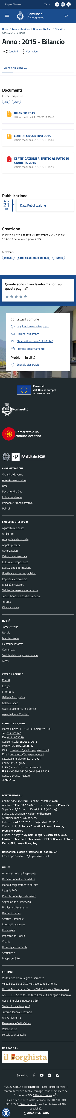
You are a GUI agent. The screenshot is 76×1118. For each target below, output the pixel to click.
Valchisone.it (9, 1029)
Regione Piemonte (13, 4)
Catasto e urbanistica (14, 556)
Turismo (6, 601)
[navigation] (7, 15)
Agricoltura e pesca (13, 528)
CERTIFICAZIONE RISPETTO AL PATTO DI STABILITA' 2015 (41, 160)
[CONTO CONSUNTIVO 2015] (9, 136)
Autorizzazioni (10, 550)
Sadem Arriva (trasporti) (16, 1006)
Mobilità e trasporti (13, 584)
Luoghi (6, 686)
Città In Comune (42, 1095)
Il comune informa (12, 644)
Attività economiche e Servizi (19, 708)
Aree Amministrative (14, 480)
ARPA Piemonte (11, 1017)
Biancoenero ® (28, 1104)
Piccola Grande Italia (14, 1034)
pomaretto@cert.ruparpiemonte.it (29, 750)
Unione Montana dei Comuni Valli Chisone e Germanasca (35, 989)
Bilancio (59, 29)
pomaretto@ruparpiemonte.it (27, 754)
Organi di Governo (12, 474)
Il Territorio (8, 691)
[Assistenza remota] (55, 1095)
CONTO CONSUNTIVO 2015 (32, 135)
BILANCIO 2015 (24, 113)
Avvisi (5, 661)
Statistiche (8, 953)
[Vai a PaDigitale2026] (38, 456)
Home (5, 29)
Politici (6, 508)
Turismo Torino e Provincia (17, 1012)
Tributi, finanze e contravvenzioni (21, 596)
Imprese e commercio (14, 579)
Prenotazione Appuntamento (19, 896)
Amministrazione (21, 29)
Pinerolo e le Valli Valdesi (16, 1023)
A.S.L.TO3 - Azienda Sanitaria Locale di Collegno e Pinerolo (36, 995)
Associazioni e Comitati (15, 714)
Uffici (5, 486)
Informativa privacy (13, 924)
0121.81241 (14, 733)
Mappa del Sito (11, 958)
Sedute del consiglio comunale (20, 655)
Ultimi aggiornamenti (14, 947)
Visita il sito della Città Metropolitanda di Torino (29, 983)
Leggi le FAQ (9, 890)
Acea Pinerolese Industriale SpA (20, 1000)
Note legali (8, 930)
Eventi (6, 680)
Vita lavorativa (10, 607)
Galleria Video (10, 703)
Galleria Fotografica (13, 697)
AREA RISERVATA (38, 1113)
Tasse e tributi (10, 627)
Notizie (6, 632)
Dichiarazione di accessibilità (18, 879)
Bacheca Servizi (11, 913)
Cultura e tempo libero (15, 562)
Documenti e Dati (42, 29)
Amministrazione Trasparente (19, 873)
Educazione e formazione (16, 567)
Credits (6, 941)
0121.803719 (15, 737)
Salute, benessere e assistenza (20, 590)
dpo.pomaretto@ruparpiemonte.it (29, 856)
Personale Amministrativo (17, 503)
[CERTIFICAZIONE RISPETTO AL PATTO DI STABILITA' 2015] (9, 159)
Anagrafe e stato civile (15, 539)
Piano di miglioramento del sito (20, 885)
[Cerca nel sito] (66, 16)
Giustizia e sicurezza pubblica (19, 573)
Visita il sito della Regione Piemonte (23, 978)
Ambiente (8, 533)
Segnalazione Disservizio (16, 902)
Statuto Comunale (13, 919)
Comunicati (8, 649)
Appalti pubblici (11, 545)
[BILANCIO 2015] (9, 114)
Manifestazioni (10, 638)
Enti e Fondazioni (12, 497)
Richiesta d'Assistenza (15, 907)
